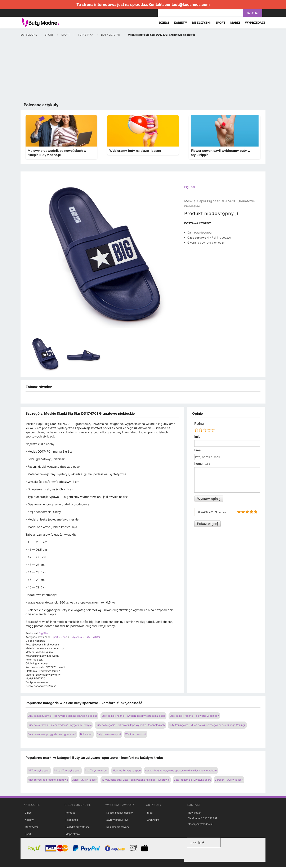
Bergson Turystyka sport (229, 779)
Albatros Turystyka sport (126, 770)
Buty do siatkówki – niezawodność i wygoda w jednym (59, 725)
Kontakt (70, 812)
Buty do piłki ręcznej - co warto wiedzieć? (194, 715)
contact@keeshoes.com (187, 4)
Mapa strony (73, 834)
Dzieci (28, 812)
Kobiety (29, 819)
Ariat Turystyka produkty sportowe (48, 779)
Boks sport (86, 734)
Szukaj (253, 13)
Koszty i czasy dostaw (119, 812)
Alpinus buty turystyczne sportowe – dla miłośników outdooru (181, 770)
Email (198, 450)
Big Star (189, 187)
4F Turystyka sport (39, 770)
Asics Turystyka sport (84, 779)
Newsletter (194, 812)
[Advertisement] (143, 70)
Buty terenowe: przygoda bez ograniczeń (52, 734)
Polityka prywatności (78, 826)
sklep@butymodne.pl (200, 823)
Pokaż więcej (207, 524)
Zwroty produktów (117, 819)
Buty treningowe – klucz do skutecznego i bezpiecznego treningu (207, 725)
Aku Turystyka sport (96, 770)
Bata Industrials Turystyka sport (192, 779)
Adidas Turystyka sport (67, 770)
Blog (149, 812)
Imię (197, 437)
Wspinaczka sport (135, 734)
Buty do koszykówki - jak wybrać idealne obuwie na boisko (62, 715)
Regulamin (72, 819)
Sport (28, 834)
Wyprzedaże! (256, 22)
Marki (235, 22)
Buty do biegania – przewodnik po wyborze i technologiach (130, 725)
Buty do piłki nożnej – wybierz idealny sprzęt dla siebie (133, 715)
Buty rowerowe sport (109, 734)
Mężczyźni (31, 826)
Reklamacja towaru (117, 826)
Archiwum (153, 819)
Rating (199, 424)
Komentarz (202, 464)
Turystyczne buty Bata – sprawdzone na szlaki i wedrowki (136, 779)
